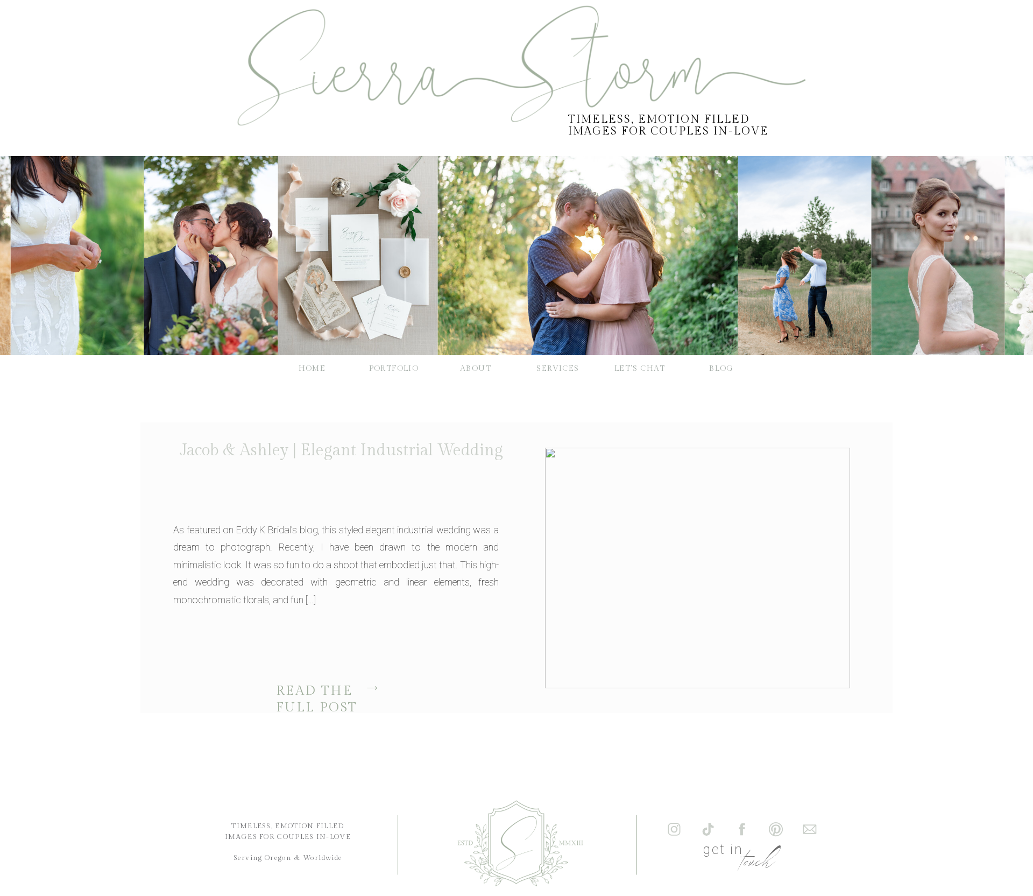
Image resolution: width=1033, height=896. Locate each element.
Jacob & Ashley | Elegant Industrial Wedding (341, 450)
